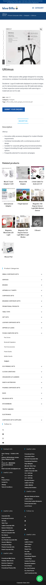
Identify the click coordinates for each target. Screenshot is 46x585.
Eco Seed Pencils (29, 570)
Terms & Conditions (7, 487)
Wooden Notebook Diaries (32, 496)
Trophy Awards (7, 409)
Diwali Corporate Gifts (10, 274)
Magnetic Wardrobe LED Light (8, 233)
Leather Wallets (29, 485)
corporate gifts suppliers (11, 420)
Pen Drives (7, 337)
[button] (41, 29)
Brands (5, 285)
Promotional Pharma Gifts (9, 568)
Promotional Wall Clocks (8, 558)
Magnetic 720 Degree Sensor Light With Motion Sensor (37, 207)
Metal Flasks (28, 554)
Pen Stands (5, 535)
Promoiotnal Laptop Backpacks (33, 501)
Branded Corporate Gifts (31, 459)
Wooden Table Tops (30, 466)
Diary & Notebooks (9, 382)
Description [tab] (23, 121)
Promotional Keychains (31, 461)
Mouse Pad (8, 257)
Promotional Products (10, 306)
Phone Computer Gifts (10, 333)
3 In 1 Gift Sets (29, 475)
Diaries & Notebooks (7, 528)
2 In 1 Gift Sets (29, 473)
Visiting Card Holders (30, 487)
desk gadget (18, 102)
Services (5, 279)
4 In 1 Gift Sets (29, 478)
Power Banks (8, 351)
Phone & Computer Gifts (8, 532)
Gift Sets (5, 317)
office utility (9, 102)
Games (26, 539)
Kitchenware (7, 404)
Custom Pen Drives (30, 561)
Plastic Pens (28, 549)
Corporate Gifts (8, 295)
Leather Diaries (29, 499)
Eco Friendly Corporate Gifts (9, 540)
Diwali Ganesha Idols (30, 503)
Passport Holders (29, 480)
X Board (37, 230)
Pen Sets (27, 551)
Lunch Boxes (28, 506)
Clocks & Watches (8, 371)
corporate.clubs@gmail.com (12, 468)
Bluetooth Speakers (10, 342)
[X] (3, 430)
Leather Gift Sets (29, 482)
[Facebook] (3, 434)
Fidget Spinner (23, 204)
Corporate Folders (30, 456)
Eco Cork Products (30, 568)
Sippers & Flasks (8, 328)
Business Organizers (7, 563)
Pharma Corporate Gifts (11, 387)
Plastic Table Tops (30, 468)
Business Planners (7, 565)
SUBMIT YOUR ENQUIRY (13, 109)
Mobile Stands (8, 356)
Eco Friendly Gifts (8, 366)
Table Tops (6, 312)
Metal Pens (28, 546)
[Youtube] (3, 443)
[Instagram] (3, 438)
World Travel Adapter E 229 (8, 183)
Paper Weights (29, 463)
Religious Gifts (7, 398)
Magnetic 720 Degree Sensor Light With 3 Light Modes (23, 234)
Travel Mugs (28, 558)
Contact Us (4, 482)
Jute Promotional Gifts (31, 573)
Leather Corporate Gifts (11, 322)
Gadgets (11, 99)
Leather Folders (29, 542)
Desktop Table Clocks (7, 560)
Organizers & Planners (10, 377)
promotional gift (28, 102)
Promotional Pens (29, 454)
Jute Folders (28, 544)
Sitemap (4, 484)
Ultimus (33, 15)
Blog (3, 477)
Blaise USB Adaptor (23, 183)
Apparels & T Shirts (9, 290)
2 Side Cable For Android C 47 (37, 183)
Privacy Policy (5, 480)
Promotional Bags (6, 544)
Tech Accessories (9, 347)
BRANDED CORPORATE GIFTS (11, 301)
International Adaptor (8, 205)
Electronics (6, 414)
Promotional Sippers (30, 556)
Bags (4, 393)
